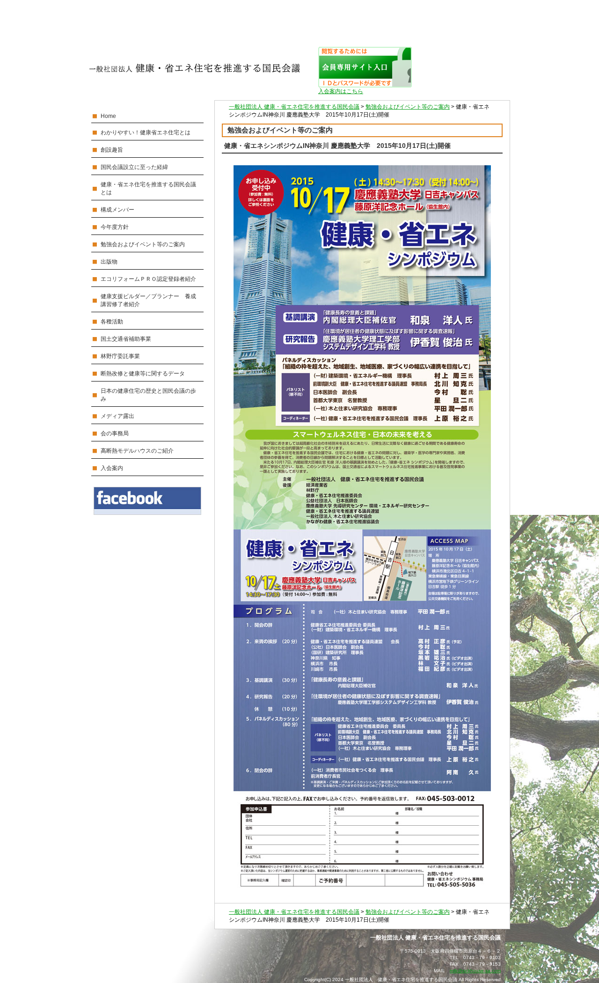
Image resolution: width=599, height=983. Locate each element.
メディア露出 (117, 416)
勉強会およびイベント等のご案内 (143, 244)
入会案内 (112, 468)
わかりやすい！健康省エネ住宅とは (145, 132)
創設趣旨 (112, 150)
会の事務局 (115, 433)
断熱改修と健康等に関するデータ (143, 373)
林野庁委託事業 (120, 356)
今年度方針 (115, 227)
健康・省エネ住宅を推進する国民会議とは (148, 188)
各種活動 (112, 321)
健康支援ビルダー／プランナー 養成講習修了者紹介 (148, 300)
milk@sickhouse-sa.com (475, 970)
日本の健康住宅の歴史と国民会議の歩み (148, 395)
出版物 (109, 261)
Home (108, 116)
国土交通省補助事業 (126, 339)
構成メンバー (117, 209)
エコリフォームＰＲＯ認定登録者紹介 (148, 279)
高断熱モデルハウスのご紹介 (137, 450)
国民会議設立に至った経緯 (134, 167)
